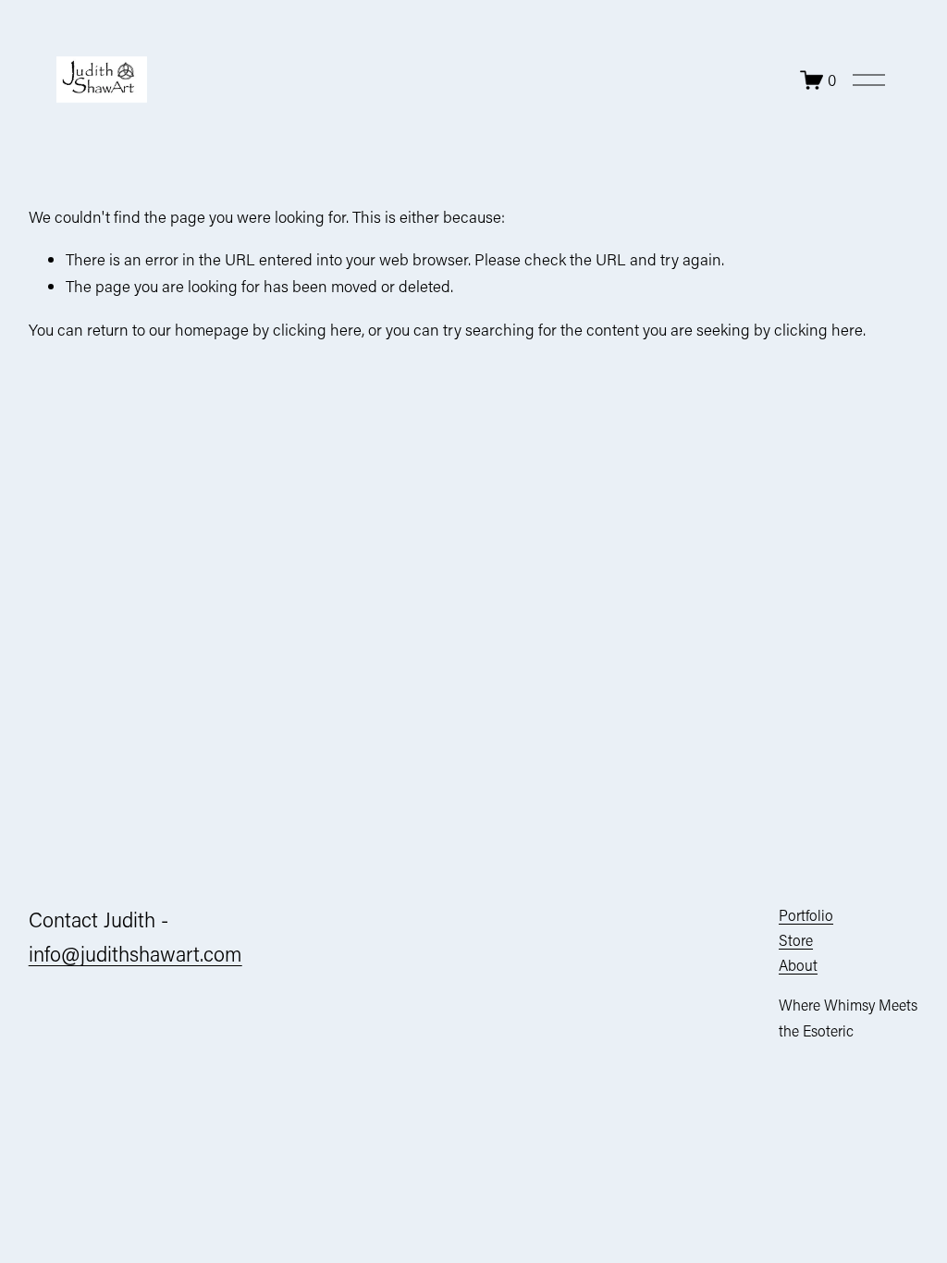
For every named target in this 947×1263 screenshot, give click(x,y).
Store (796, 940)
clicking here (317, 329)
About (798, 965)
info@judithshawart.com (135, 953)
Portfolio (806, 915)
